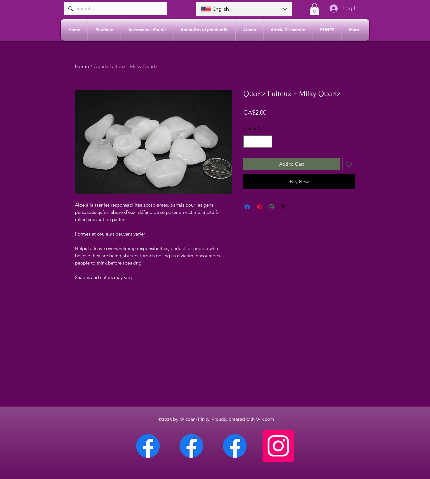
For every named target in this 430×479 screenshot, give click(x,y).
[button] (314, 9)
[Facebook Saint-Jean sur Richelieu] (235, 446)
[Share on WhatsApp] (271, 207)
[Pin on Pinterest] (259, 207)
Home (82, 66)
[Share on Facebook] (247, 207)
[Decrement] (248, 141)
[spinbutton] (258, 141)
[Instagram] (278, 446)
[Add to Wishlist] (348, 164)
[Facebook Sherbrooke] (191, 446)
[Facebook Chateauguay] (148, 446)
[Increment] (267, 141)
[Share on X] (283, 207)
